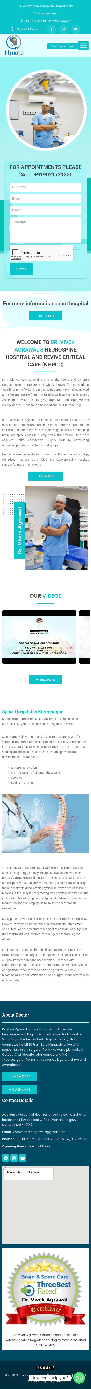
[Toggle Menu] (83, 46)
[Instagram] (14, 1158)
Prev (6, 636)
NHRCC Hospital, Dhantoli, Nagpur (47, 21)
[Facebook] (5, 1158)
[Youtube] (22, 1158)
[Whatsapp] (79, 1378)
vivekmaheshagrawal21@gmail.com (48, 6)
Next (85, 636)
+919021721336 (53, 174)
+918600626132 (48, 14)
